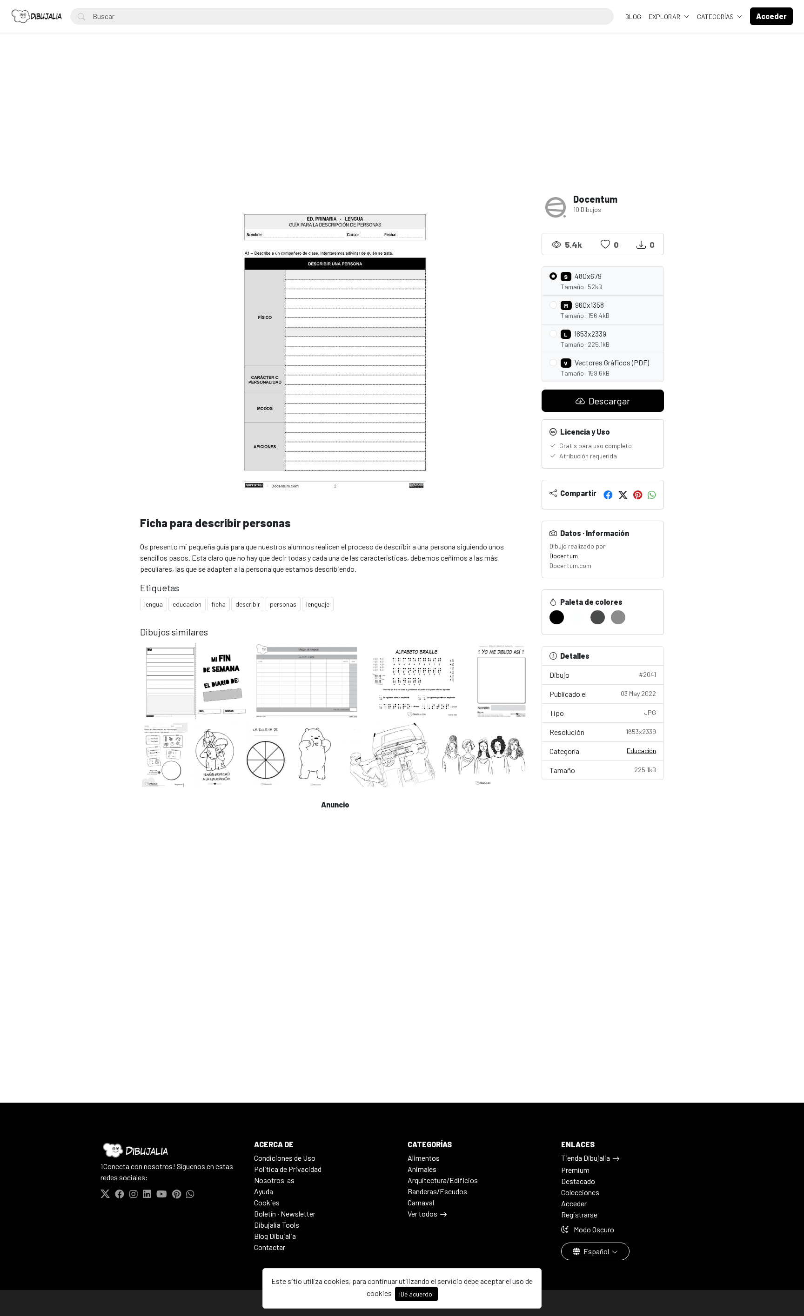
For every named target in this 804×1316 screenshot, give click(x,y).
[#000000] (556, 617)
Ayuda (263, 1191)
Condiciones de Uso (284, 1157)
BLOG (633, 16)
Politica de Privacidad (288, 1168)
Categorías (716, 16)
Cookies (267, 1202)
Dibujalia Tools (276, 1224)
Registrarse (579, 1214)
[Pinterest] (637, 494)
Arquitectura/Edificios (443, 1180)
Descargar (608, 400)
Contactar (269, 1247)
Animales (422, 1168)
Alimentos (424, 1157)
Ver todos (422, 1213)
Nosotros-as (274, 1180)
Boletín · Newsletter (284, 1213)
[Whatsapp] (652, 494)
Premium (575, 1169)
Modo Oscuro (593, 1229)
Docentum (563, 556)
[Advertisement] (402, 124)
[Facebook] (608, 494)
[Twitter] (623, 494)
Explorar (665, 16)
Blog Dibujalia (275, 1235)
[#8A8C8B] (618, 617)
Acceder (574, 1203)
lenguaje (317, 604)
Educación (641, 750)
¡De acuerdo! (416, 1294)
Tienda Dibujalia (585, 1157)
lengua (153, 604)
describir (247, 604)
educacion (187, 604)
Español (596, 1251)
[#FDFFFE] (577, 617)
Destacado (578, 1181)
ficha (218, 604)
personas (283, 604)
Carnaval (421, 1202)
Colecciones (580, 1192)
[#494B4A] (597, 617)
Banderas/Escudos (437, 1191)
